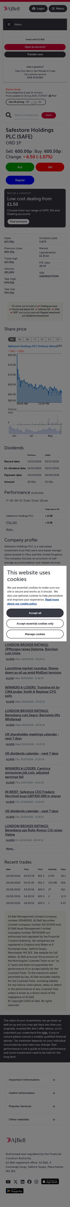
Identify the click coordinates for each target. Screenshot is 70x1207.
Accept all (35, 613)
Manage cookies (35, 634)
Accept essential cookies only (35, 623)
